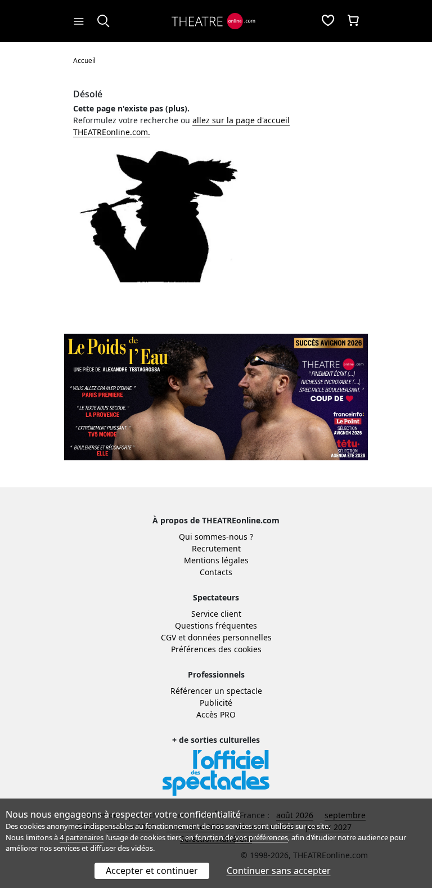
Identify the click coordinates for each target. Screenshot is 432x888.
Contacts (216, 572)
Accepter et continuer (152, 870)
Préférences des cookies (216, 649)
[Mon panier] (353, 21)
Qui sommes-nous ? (216, 536)
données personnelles (230, 637)
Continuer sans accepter (279, 870)
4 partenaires (82, 837)
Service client (216, 613)
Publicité (216, 702)
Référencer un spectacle (216, 690)
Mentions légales (216, 560)
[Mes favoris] (328, 21)
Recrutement (216, 548)
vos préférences (261, 837)
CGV (168, 637)
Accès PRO (216, 714)
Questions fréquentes (216, 625)
